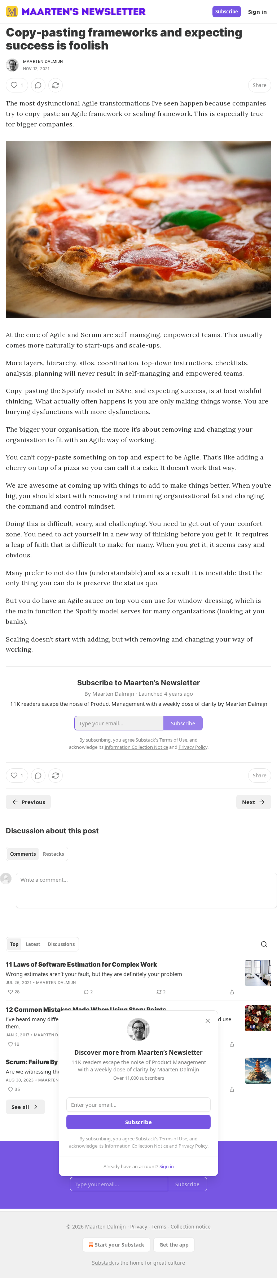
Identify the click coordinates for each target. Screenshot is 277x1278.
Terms (158, 1226)
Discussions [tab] (61, 944)
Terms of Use (173, 1138)
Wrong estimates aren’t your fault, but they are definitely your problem (94, 973)
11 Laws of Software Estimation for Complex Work (81, 964)
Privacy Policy (193, 1146)
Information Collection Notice (136, 1146)
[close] (208, 1021)
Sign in (257, 11)
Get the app (174, 1244)
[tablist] (37, 854)
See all (20, 1106)
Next (248, 802)
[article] (138, 978)
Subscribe (226, 11)
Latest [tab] (33, 944)
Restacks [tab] (53, 854)
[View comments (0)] (38, 85)
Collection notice (191, 1226)
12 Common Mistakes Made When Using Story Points (86, 1009)
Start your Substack (119, 1244)
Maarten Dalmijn (43, 61)
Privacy (138, 1226)
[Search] (264, 944)
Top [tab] (14, 944)
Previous (33, 802)
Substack (103, 1262)
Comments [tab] (23, 854)
